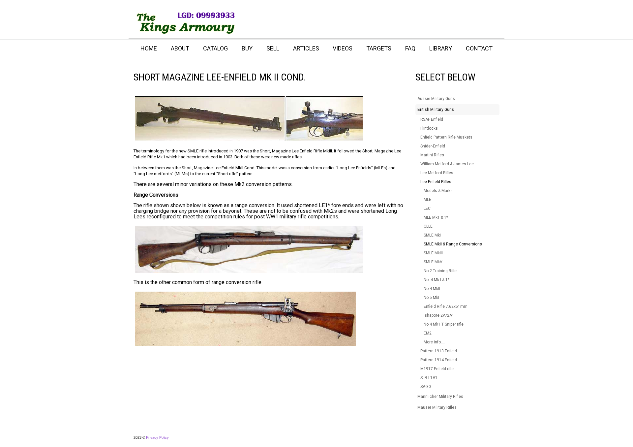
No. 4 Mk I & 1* (436, 279)
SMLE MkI (432, 235)
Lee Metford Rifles (436, 173)
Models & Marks (438, 190)
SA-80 (425, 386)
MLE (427, 199)
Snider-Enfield (432, 146)
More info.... (434, 342)
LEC (427, 208)
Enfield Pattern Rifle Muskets (446, 137)
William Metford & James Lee (447, 164)
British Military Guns (435, 109)
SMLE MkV (433, 262)
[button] (494, 98)
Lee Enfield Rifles (435, 181)
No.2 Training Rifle (440, 271)
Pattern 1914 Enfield (438, 360)
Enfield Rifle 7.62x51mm (445, 306)
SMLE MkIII (433, 253)
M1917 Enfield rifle (437, 369)
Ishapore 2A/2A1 (439, 315)
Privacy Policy (157, 437)
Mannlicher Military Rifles (440, 396)
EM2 (428, 333)
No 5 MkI (431, 297)
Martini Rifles (432, 155)
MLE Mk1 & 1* (436, 217)
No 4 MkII (432, 288)
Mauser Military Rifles (437, 407)
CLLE (428, 226)
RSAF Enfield (431, 119)
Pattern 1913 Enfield (438, 351)
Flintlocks (429, 128)
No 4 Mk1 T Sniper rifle (444, 324)
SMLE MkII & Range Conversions (453, 244)
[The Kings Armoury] (184, 22)
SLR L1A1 (428, 377)
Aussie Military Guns (436, 98)
